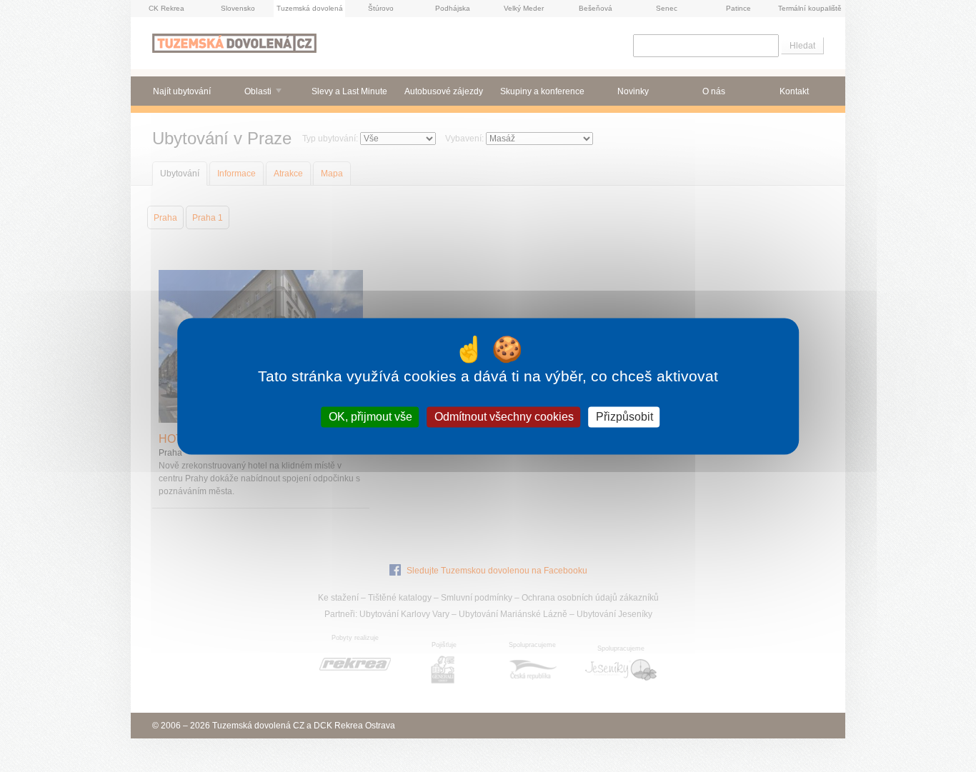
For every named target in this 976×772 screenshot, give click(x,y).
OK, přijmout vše (370, 417)
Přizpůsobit (624, 417)
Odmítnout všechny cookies (504, 417)
